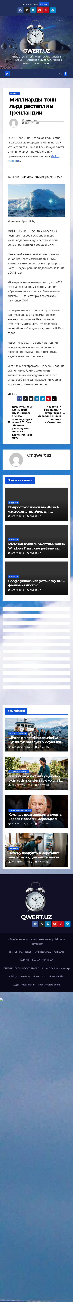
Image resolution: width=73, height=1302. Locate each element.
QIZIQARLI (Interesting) (58, 968)
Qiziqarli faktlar (18, 733)
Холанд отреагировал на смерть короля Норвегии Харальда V (35, 817)
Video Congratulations (49, 984)
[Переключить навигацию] (34, 73)
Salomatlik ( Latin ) (19, 772)
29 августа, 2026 (22, 746)
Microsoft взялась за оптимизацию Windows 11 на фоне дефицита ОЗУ (36, 548)
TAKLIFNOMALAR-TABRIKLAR (49, 951)
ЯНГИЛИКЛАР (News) (20, 951)
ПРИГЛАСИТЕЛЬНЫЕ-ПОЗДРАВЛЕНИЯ (23, 968)
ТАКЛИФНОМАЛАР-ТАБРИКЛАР (36, 959)
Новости (14, 93)
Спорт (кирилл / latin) (20, 810)
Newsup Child (52, 939)
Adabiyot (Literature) (19, 976)
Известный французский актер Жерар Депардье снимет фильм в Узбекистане (49, 414)
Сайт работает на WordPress (22, 939)
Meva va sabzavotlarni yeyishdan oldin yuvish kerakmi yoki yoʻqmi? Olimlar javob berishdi (34, 780)
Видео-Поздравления (24, 984)
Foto (43, 976)
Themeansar (36, 943)
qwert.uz (31, 120)
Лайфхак (14, 848)
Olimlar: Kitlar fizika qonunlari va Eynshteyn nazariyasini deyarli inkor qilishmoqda (36, 742)
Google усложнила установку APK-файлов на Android (36, 583)
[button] (60, 73)
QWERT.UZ (36, 51)
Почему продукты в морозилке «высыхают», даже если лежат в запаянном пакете (35, 857)
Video (36, 976)
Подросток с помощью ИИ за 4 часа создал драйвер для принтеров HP (33, 511)
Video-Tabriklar (56, 976)
